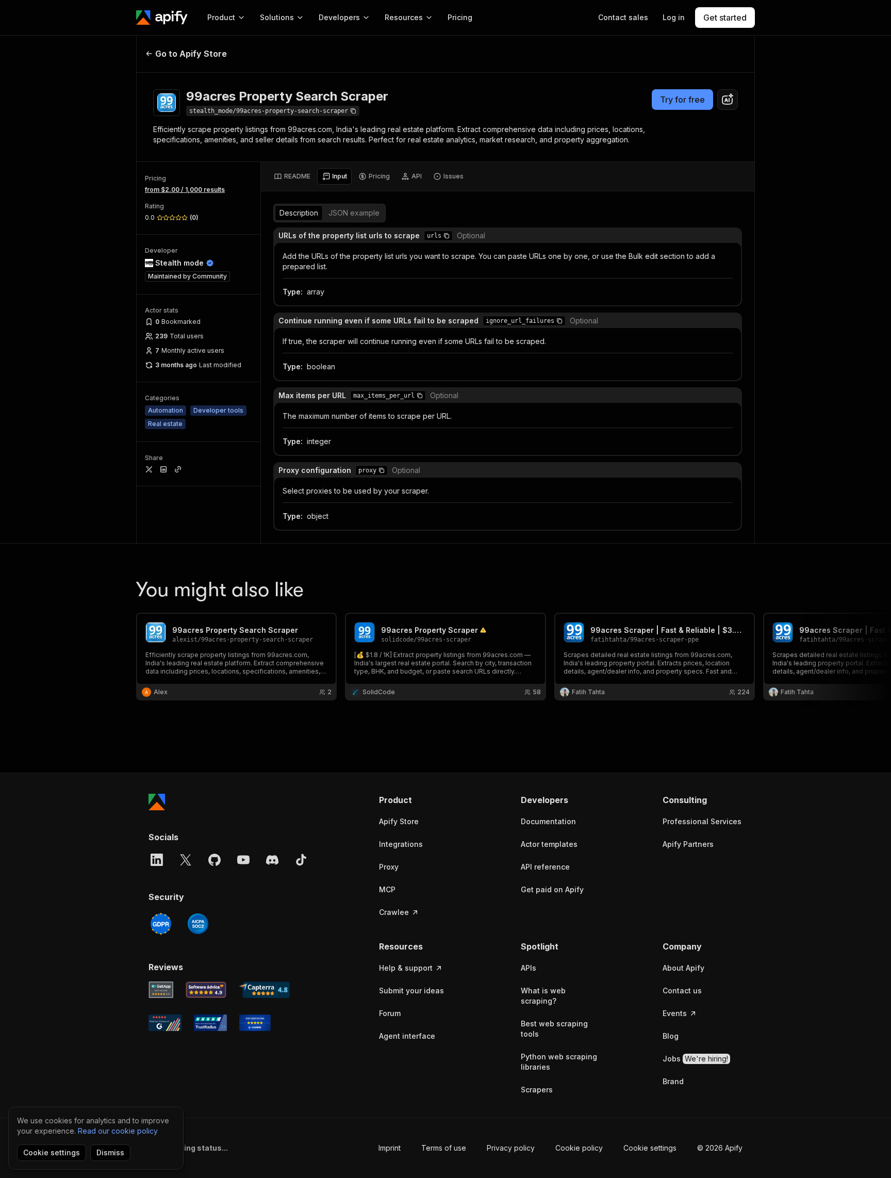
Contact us (682, 990)
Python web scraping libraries (559, 1061)
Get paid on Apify (552, 889)
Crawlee (394, 912)
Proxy (389, 866)
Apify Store (399, 821)
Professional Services (702, 821)
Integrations (401, 844)
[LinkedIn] (156, 860)
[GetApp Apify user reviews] (160, 989)
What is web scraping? (543, 995)
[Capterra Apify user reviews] (264, 989)
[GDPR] (160, 923)
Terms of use (443, 1147)
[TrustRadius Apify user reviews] (210, 1023)
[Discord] (272, 860)
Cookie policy (579, 1147)
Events (675, 1013)
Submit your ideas (411, 990)
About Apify (683, 967)
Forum (390, 1013)
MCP (387, 889)
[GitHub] (214, 860)
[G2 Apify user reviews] (165, 1023)
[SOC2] (198, 923)
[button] (446, 236)
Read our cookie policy (118, 1130)
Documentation (548, 821)
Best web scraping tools (554, 1028)
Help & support (406, 967)
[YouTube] (243, 860)
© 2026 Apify (719, 1147)
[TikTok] (301, 860)
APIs (528, 967)
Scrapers (537, 1089)
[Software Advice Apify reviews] (206, 989)
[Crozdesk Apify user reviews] (255, 1023)
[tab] (292, 176)
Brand (673, 1081)
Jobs (695, 1058)
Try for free (682, 99)
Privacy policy (511, 1147)
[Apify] (162, 17)
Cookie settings (649, 1147)
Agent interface (407, 1036)
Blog (671, 1036)
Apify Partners (688, 844)
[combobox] (727, 99)
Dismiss (110, 1152)
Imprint (389, 1147)
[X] (185, 860)
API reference (545, 866)
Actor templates (549, 844)
